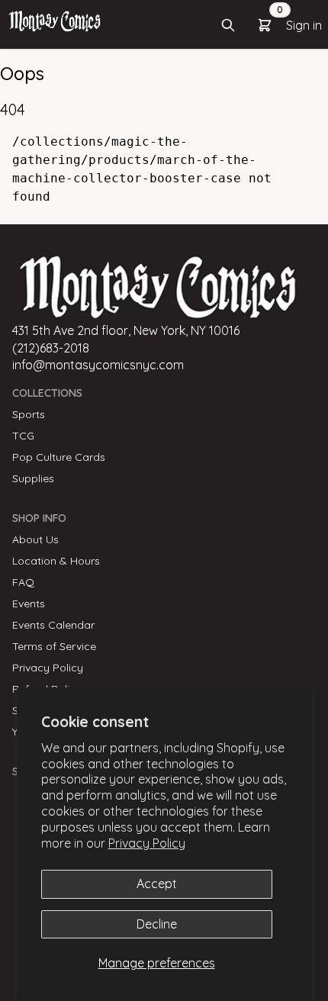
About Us (35, 539)
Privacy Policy (146, 843)
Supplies (33, 478)
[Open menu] (54, 20)
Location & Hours (56, 561)
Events (28, 603)
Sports (28, 414)
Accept (157, 883)
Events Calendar (53, 625)
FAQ (23, 582)
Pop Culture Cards (58, 457)
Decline (157, 924)
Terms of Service (54, 646)
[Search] (228, 25)
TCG (23, 436)
